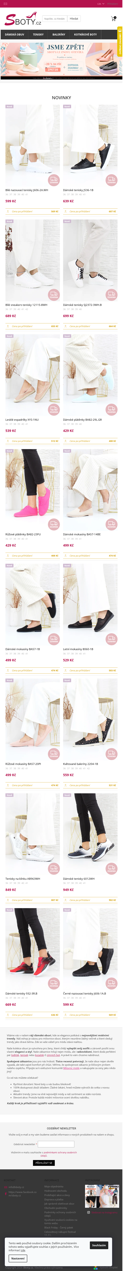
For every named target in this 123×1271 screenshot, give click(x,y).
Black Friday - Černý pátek (58, 1227)
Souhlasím (99, 1245)
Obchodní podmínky (55, 1208)
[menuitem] (15, 34)
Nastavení (18, 1258)
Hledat (74, 18)
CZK (99, 3)
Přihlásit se (44, 1163)
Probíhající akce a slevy (57, 1195)
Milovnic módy (71, 1068)
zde (23, 1250)
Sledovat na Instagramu (104, 1212)
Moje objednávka (53, 1186)
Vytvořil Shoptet (109, 1267)
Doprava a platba (53, 1199)
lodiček (15, 1055)
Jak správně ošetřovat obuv (59, 1203)
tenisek (24, 1055)
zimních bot (53, 1055)
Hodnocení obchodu (55, 1190)
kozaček (39, 1055)
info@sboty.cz (16, 1187)
